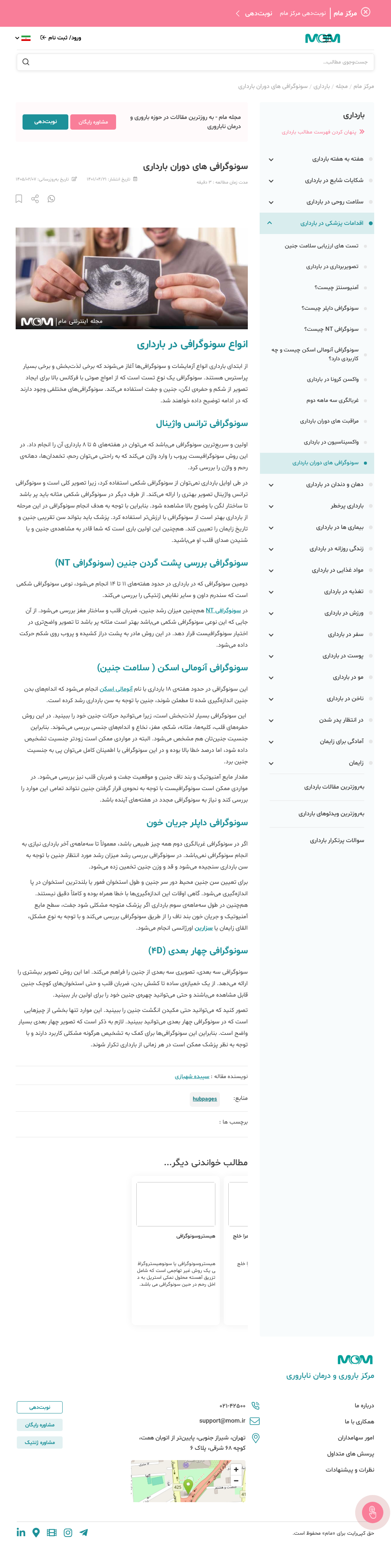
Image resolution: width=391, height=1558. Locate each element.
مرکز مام (364, 86)
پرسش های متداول (350, 1454)
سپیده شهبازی (192, 1077)
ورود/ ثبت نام (64, 38)
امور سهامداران (356, 1438)
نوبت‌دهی (258, 13)
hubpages (205, 1099)
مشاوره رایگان (93, 122)
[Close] (365, 13)
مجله (342, 86)
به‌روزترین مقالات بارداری (334, 787)
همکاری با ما (359, 1422)
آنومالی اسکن (116, 689)
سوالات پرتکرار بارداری (337, 840)
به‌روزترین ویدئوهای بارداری (331, 814)
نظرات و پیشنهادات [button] (350, 1470)
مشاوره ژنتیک (40, 1442)
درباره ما (364, 1406)
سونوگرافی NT (223, 611)
